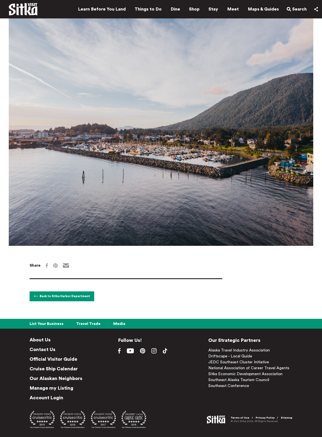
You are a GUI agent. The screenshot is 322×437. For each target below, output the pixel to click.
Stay (213, 9)
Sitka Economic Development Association (245, 374)
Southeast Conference (228, 386)
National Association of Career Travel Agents (248, 368)
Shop (194, 9)
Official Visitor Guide (53, 359)
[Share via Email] (66, 265)
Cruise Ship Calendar (54, 368)
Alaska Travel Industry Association (239, 350)
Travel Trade (88, 324)
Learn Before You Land (102, 9)
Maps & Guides (263, 9)
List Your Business (47, 324)
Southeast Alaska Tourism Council (238, 380)
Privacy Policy (265, 417)
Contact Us (42, 349)
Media (119, 324)
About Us (40, 339)
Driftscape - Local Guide (230, 356)
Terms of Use (240, 417)
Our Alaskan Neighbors (56, 378)
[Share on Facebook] (47, 265)
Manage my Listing (51, 388)
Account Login (46, 397)
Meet (233, 9)
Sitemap (286, 417)
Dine (175, 9)
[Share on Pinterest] (55, 265)
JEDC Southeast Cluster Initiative (238, 362)
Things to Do (148, 9)
